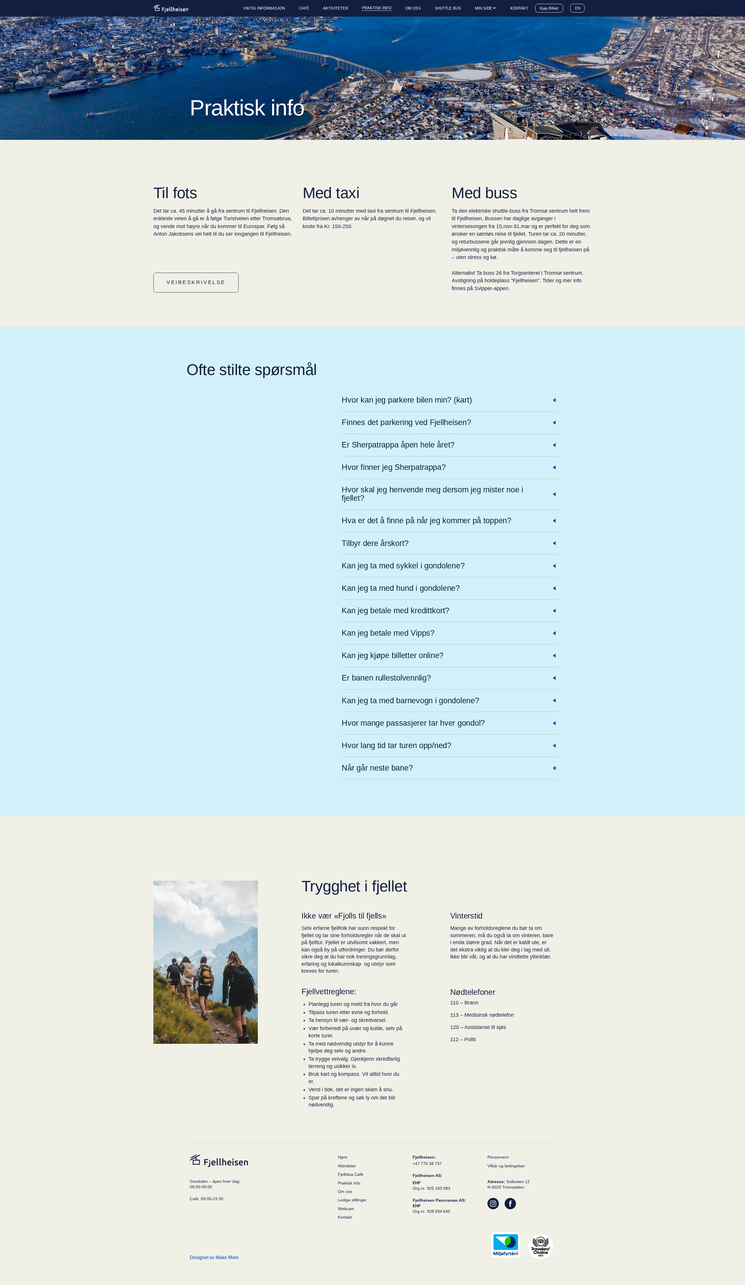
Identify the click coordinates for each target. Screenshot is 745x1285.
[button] (485, 8)
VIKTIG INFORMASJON (264, 8)
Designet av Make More (214, 1257)
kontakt (519, 8)
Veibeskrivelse (196, 282)
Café (304, 8)
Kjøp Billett (549, 8)
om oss (413, 8)
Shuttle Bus (448, 8)
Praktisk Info (376, 8)
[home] (170, 8)
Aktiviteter (335, 8)
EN (577, 8)
